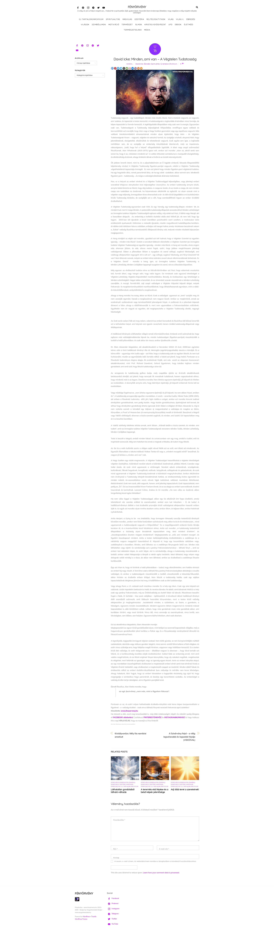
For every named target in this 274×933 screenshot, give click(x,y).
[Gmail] (129, 68)
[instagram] (88, 7)
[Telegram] (121, 68)
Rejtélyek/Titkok (156, 19)
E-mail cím (164, 849)
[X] (124, 68)
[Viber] (135, 68)
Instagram (115, 909)
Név (115, 849)
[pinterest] (83, 7)
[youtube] (103, 7)
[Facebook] (112, 68)
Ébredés (190, 19)
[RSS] (138, 68)
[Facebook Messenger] (118, 68)
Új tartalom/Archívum (91, 19)
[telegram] (93, 7)
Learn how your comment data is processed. (161, 872)
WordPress (86, 916)
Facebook (115, 898)
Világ (171, 19)
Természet (127, 24)
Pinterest (114, 903)
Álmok (138, 24)
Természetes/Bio (133, 30)
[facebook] (78, 7)
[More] (141, 68)
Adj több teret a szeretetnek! (185, 789)
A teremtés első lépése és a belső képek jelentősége (154, 790)
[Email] (127, 68)
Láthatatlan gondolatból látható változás (122, 790)
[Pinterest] (115, 68)
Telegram (115, 914)
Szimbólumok (99, 24)
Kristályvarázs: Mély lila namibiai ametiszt (130, 735)
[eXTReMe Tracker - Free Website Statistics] (77, 901)
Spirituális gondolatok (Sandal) (123, 782)
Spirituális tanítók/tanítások (122, 784)
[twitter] (98, 7)
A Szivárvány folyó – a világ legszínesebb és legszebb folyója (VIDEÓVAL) (179, 736)
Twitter (114, 919)
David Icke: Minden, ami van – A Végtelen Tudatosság (155, 59)
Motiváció (113, 24)
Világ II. (180, 19)
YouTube (114, 924)
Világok (85, 24)
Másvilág (127, 19)
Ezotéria (139, 19)
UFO (170, 24)
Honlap (116, 858)
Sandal (130, 64)
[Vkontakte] (132, 68)
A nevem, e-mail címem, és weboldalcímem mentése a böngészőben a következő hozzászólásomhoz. (155, 861)
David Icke (139, 64)
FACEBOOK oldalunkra (123, 717)
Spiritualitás (113, 19)
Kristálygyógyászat (155, 24)
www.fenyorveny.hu (129, 711)
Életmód (188, 24)
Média (147, 30)
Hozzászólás (119, 820)
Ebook (178, 24)
